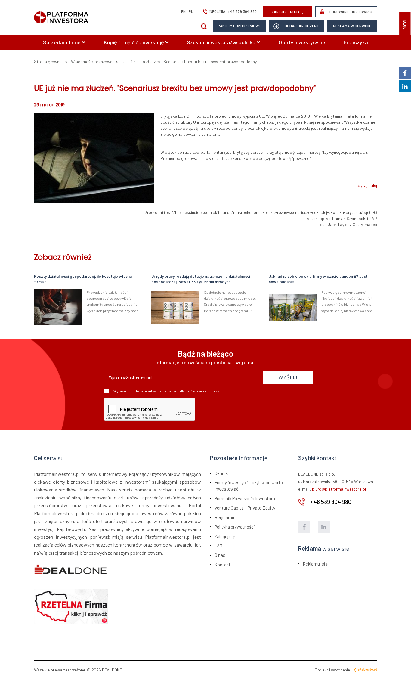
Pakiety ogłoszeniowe (239, 25)
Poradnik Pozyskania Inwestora (245, 498)
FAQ (218, 545)
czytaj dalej (367, 185)
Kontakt (222, 564)
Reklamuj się (315, 563)
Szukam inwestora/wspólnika (222, 42)
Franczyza (356, 42)
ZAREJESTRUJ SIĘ (287, 11)
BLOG (405, 25)
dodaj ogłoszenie (302, 25)
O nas (220, 555)
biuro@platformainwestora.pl (339, 488)
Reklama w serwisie (352, 25)
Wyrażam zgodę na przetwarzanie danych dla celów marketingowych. (168, 391)
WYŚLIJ (287, 377)
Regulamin (225, 517)
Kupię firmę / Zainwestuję (134, 42)
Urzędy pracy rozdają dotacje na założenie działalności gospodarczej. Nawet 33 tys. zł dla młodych (200, 279)
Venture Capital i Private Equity (245, 507)
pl (191, 11)
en (183, 11)
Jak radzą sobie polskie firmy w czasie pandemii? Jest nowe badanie (318, 279)
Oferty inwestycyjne (302, 42)
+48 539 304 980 (242, 11)
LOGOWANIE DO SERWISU (350, 11)
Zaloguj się (225, 536)
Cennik (221, 473)
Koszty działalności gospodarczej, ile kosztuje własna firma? (83, 279)
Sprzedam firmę (62, 42)
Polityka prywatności (235, 526)
